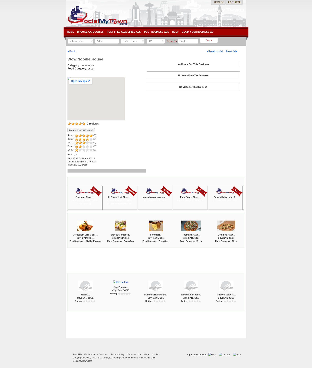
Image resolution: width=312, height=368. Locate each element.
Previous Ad (215, 51)
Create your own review (81, 130)
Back (72, 51)
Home (70, 32)
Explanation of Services (95, 354)
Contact (156, 354)
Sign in (219, 2)
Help (175, 32)
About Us (77, 354)
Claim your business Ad (197, 32)
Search (209, 40)
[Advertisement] (156, 259)
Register (234, 2)
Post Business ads (156, 32)
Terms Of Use (134, 354)
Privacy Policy (117, 354)
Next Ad (231, 51)
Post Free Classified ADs (124, 32)
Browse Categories (90, 32)
